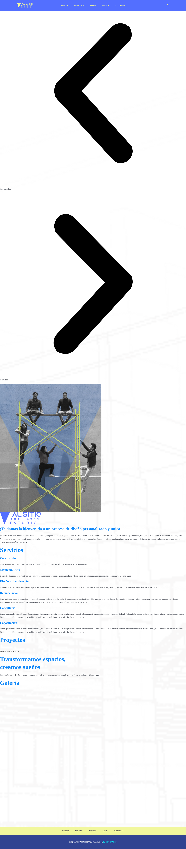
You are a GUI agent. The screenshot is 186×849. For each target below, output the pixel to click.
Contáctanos (120, 5)
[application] (83, 5)
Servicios (64, 5)
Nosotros (105, 5)
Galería (93, 5)
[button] (168, 5)
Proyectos (78, 5)
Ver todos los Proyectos (9, 651)
